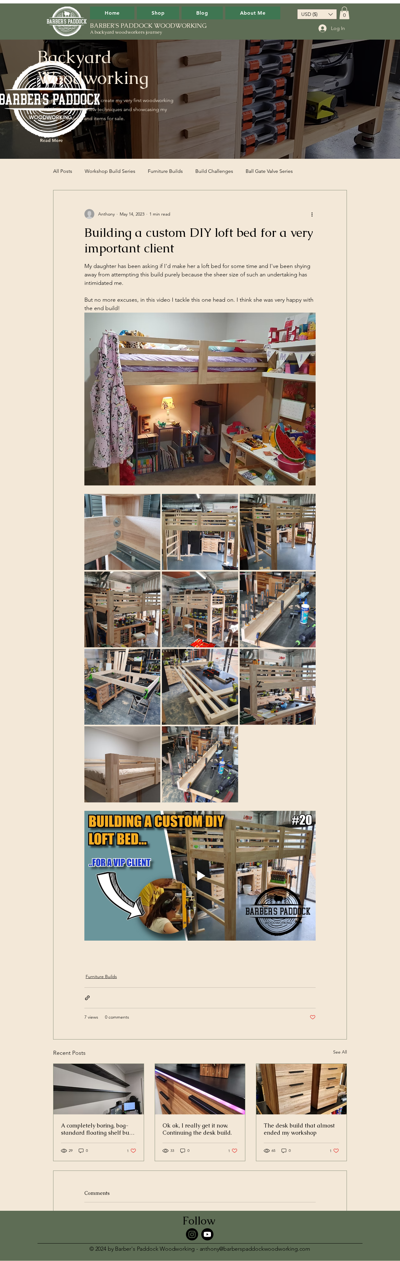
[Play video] (200, 876)
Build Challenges (214, 171)
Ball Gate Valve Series (269, 171)
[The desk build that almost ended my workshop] (301, 1089)
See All (340, 1052)
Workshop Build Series (110, 171)
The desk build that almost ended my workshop (299, 1129)
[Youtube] (207, 1234)
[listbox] (317, 14)
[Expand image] (122, 532)
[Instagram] (192, 1234)
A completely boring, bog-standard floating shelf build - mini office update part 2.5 (98, 1129)
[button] (317, 14)
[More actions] (312, 214)
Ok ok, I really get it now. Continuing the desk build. (197, 1129)
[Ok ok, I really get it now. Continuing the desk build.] (200, 1089)
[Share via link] (87, 998)
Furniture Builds (165, 171)
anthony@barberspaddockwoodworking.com (255, 1248)
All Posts (62, 171)
